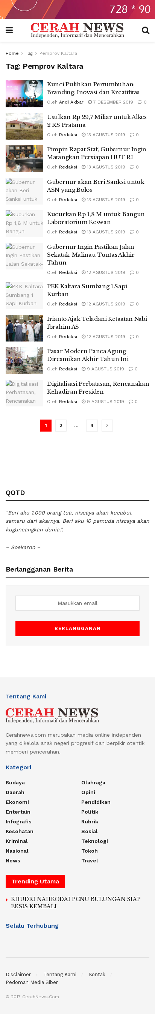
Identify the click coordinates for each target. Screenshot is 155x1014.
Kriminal (17, 841)
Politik (89, 812)
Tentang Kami (59, 974)
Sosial (89, 831)
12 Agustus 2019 (105, 272)
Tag (29, 53)
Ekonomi (17, 802)
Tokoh (89, 851)
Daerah (15, 792)
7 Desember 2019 (112, 102)
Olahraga (93, 782)
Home (12, 53)
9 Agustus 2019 (104, 369)
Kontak (97, 974)
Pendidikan (96, 802)
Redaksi (68, 134)
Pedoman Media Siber (32, 982)
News (13, 861)
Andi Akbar (71, 102)
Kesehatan (19, 831)
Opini (88, 792)
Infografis (19, 821)
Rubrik (89, 821)
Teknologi (94, 841)
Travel (89, 861)
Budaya (15, 782)
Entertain (18, 812)
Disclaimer (18, 974)
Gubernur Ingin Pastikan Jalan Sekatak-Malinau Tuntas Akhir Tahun (91, 254)
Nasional (17, 851)
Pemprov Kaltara (58, 53)
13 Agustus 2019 (105, 134)
